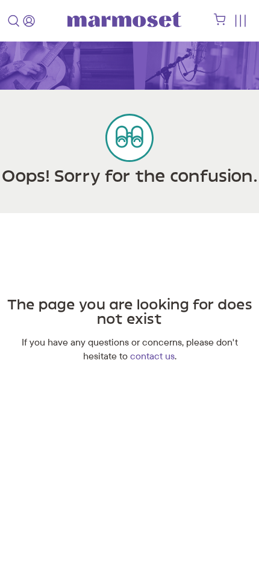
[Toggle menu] (240, 21)
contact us (152, 356)
